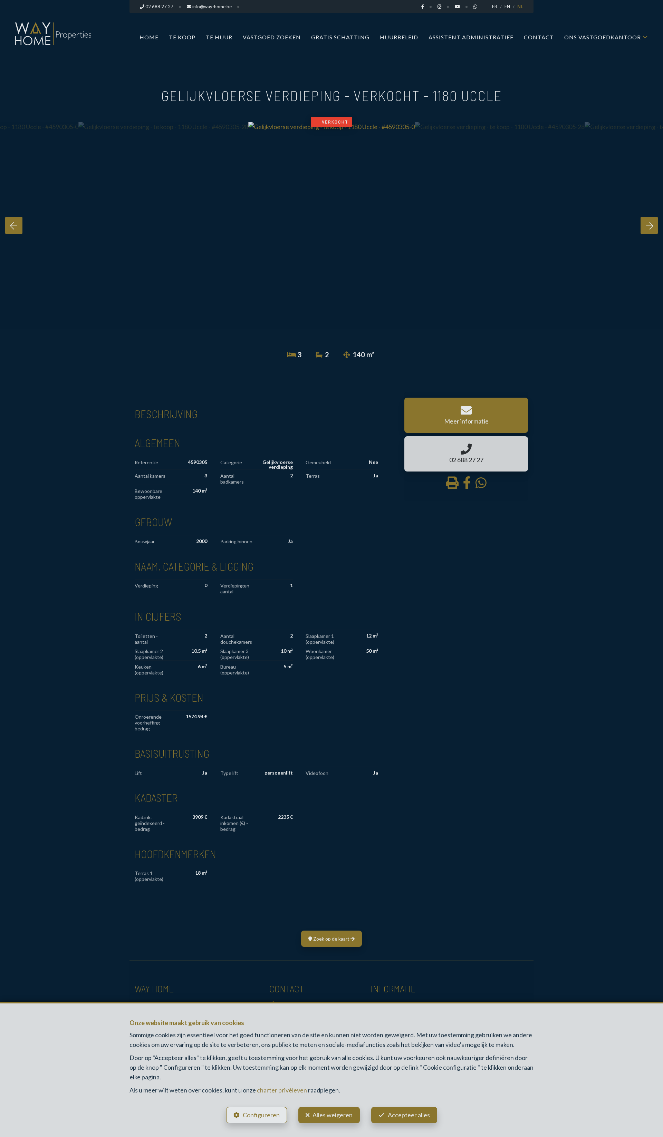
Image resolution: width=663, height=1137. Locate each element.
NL (520, 6)
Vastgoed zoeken (272, 37)
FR (494, 6)
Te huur (219, 37)
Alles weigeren (333, 1115)
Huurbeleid (399, 37)
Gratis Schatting (340, 37)
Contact (539, 37)
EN (507, 6)
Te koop (182, 37)
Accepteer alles (409, 1115)
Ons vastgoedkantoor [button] (602, 37)
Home (149, 37)
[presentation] (13, 225)
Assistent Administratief (471, 37)
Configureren (261, 1115)
